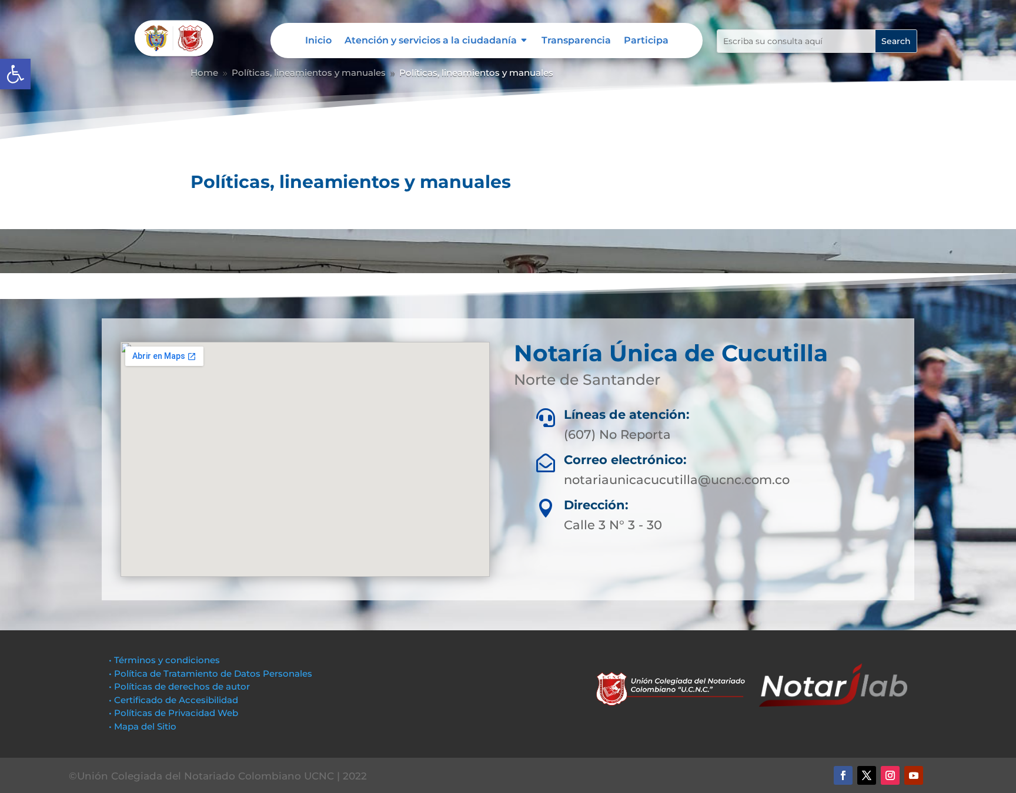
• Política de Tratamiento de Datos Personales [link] (210, 673)
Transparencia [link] (576, 41)
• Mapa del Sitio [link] (144, 726)
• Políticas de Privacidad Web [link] (173, 712)
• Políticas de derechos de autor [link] (179, 686)
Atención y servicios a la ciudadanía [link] (431, 41)
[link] (15, 74)
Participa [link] (646, 41)
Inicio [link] (318, 41)
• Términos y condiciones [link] (164, 660)
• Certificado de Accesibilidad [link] (173, 699)
